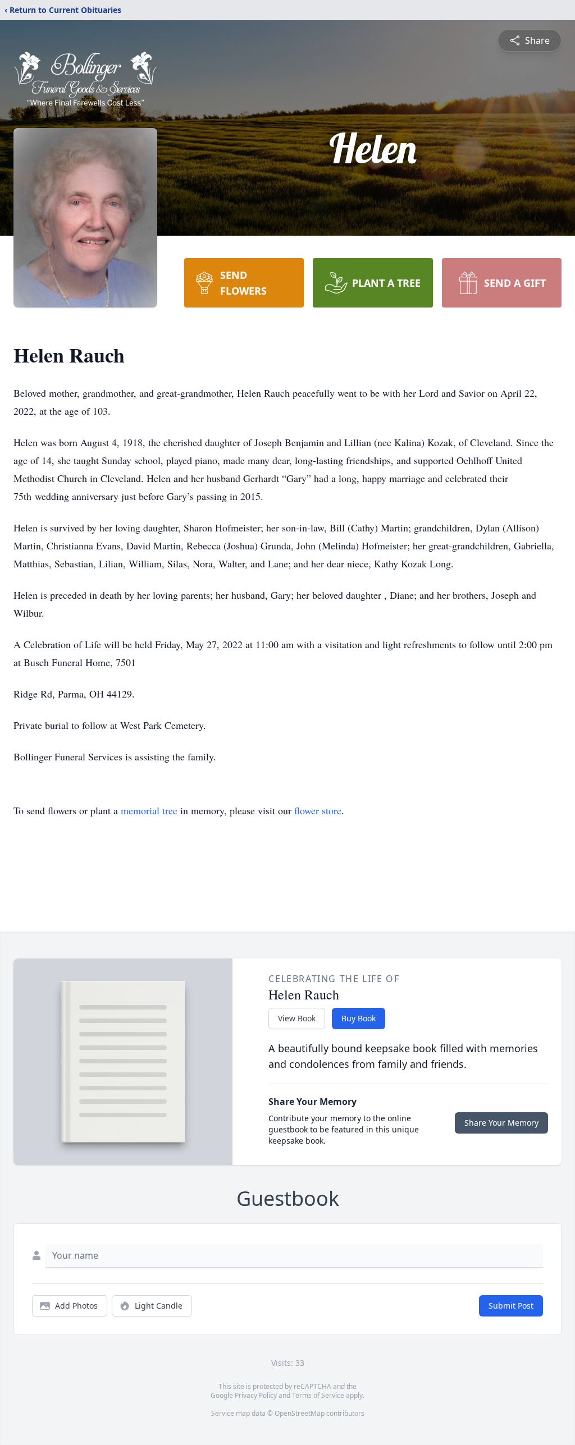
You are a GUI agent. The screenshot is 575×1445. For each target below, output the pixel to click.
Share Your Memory (501, 1122)
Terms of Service (318, 1395)
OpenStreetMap (300, 1413)
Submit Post (511, 1305)
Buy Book (358, 1018)
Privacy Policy (256, 1395)
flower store (317, 810)
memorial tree (149, 810)
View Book (297, 1018)
